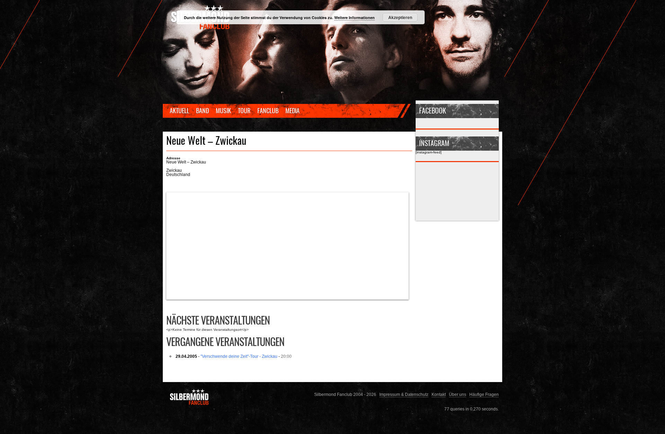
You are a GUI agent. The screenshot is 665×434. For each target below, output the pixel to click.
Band (202, 110)
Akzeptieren (400, 17)
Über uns (457, 394)
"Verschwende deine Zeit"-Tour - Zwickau (239, 356)
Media (292, 110)
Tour (244, 110)
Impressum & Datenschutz (403, 394)
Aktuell (179, 110)
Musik (223, 110)
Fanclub (267, 110)
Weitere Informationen (354, 17)
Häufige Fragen (484, 394)
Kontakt (439, 394)
